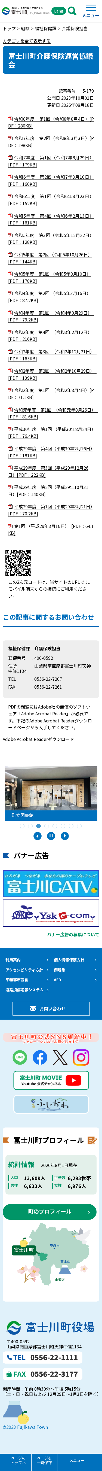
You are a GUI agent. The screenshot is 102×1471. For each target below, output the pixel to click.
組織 (25, 28)
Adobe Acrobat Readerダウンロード (38, 739)
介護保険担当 (75, 28)
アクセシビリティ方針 (24, 969)
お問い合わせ (52, 1008)
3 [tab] (39, 826)
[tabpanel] (51, 793)
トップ (9, 28)
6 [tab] (63, 826)
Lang (58, 11)
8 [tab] (79, 826)
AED (57, 979)
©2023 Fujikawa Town (25, 1427)
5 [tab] (55, 826)
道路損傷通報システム (24, 989)
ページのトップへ (18, 1460)
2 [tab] (30, 826)
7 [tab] (71, 826)
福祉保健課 (46, 28)
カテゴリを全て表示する (27, 40)
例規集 (59, 969)
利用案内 (13, 959)
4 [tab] (47, 826)
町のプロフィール (50, 1211)
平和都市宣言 (16, 979)
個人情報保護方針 (69, 959)
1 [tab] (22, 826)
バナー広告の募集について (73, 934)
